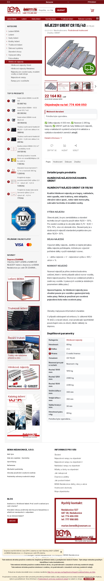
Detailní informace (52, 138)
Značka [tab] (77, 162)
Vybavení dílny (14, 55)
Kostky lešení (14, 41)
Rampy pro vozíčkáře (20, 81)
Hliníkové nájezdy (15, 62)
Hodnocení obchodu (63, 488)
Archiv (12, 521)
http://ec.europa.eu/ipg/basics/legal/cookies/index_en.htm (71, 572)
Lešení (11, 35)
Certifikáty (11, 462)
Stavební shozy (14, 52)
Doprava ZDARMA (15, 259)
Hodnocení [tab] (57, 162)
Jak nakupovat (61, 473)
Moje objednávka (62, 491)
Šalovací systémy (15, 48)
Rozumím (89, 579)
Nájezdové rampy (18, 77)
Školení (49, 2)
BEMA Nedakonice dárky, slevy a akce (71, 484)
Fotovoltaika (13, 58)
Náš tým (10, 454)
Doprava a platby (62, 477)
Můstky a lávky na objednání (66, 469)
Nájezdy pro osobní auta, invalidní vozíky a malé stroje (25, 73)
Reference (11, 465)
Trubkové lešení (15, 45)
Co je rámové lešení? (15, 516)
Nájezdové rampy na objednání (68, 458)
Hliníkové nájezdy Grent (21, 65)
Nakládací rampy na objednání (67, 466)
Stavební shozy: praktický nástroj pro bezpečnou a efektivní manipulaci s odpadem (28, 511)
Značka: (53, 33)
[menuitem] (12, 19)
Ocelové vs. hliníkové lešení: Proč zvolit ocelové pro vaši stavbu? (28, 505)
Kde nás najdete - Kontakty (18, 458)
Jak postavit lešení (62, 480)
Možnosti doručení (55, 112)
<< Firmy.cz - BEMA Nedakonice (65, 555)
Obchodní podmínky (15, 469)
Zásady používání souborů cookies (21, 473)
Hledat (61, 10)
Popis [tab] (48, 162)
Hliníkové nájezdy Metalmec (23, 68)
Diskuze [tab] (68, 162)
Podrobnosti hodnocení (78, 30)
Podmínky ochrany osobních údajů (21, 476)
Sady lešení (13, 38)
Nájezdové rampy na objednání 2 (68, 462)
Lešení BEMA (13, 31)
